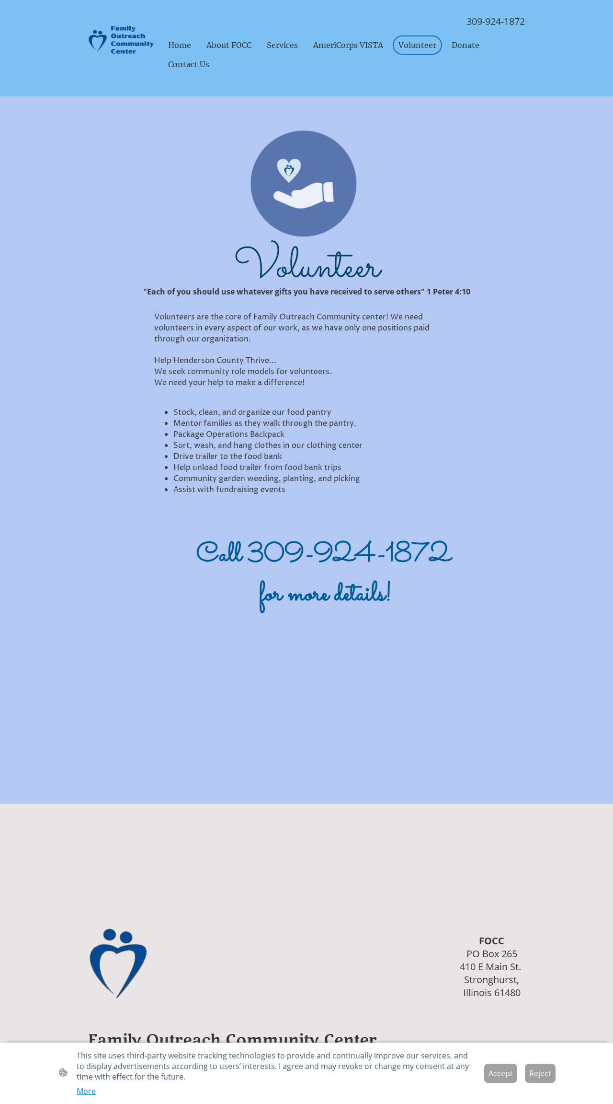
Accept (500, 1073)
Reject (540, 1073)
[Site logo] (121, 41)
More (86, 1091)
